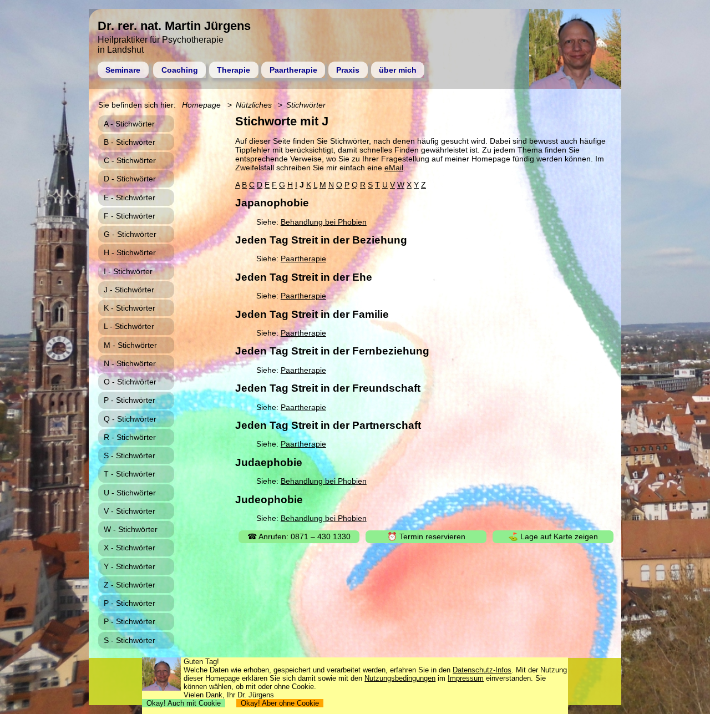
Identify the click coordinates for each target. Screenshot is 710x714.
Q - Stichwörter (130, 418)
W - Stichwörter (131, 529)
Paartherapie (293, 69)
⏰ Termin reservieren (426, 536)
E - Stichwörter (129, 197)
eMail (393, 167)
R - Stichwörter (130, 437)
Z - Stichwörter (129, 584)
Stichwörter (306, 104)
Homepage (201, 104)
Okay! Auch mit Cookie (183, 703)
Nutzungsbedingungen (399, 678)
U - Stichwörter (130, 492)
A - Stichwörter (129, 123)
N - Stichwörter (130, 363)
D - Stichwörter (130, 178)
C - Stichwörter (130, 160)
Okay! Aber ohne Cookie (279, 703)
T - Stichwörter (129, 473)
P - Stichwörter (129, 400)
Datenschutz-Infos (482, 670)
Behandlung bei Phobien (324, 221)
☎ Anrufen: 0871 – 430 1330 (299, 536)
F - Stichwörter (129, 215)
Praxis (347, 69)
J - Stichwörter (129, 289)
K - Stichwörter (129, 307)
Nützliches (254, 104)
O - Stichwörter (130, 381)
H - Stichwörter (130, 252)
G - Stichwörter (130, 234)
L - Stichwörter (129, 326)
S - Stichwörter (129, 455)
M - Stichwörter (130, 345)
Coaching (179, 69)
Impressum (466, 678)
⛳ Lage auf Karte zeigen (553, 536)
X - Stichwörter (129, 547)
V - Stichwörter (129, 511)
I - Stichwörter (128, 271)
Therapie (233, 69)
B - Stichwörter (129, 142)
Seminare (122, 69)
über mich (398, 69)
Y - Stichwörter (129, 566)
